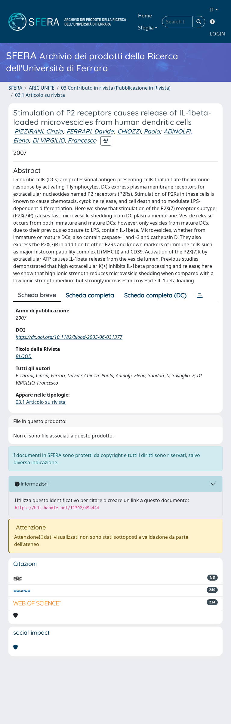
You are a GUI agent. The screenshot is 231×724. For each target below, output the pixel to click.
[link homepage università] (67, 21)
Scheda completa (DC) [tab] (155, 295)
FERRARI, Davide (89, 131)
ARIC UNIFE (41, 87)
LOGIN (217, 33)
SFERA (15, 87)
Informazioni (34, 484)
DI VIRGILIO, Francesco (64, 140)
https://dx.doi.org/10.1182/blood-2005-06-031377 (69, 337)
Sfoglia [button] (146, 27)
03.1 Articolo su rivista (40, 95)
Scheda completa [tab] (90, 295)
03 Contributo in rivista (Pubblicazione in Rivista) (116, 87)
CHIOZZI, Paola (138, 131)
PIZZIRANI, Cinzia (38, 131)
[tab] (200, 295)
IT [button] (212, 9)
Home (145, 15)
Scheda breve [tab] (37, 295)
